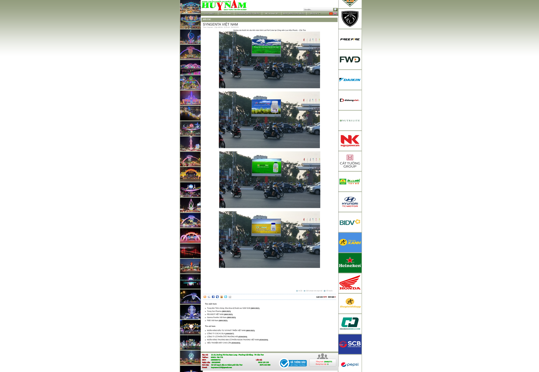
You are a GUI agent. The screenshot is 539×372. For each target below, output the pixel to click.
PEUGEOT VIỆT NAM (220, 314)
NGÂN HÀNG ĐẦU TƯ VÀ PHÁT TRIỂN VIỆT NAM (231, 330)
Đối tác (207, 19)
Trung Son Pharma (219, 311)
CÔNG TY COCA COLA (220, 334)
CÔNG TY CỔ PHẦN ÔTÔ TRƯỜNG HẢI (227, 337)
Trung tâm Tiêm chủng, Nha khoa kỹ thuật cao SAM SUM (233, 308)
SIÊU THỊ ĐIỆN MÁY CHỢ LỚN (223, 343)
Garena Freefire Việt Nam (221, 317)
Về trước (329, 291)
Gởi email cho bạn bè (314, 291)
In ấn (300, 291)
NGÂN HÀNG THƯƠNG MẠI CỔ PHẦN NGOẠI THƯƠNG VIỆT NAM (237, 340)
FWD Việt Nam (217, 321)
